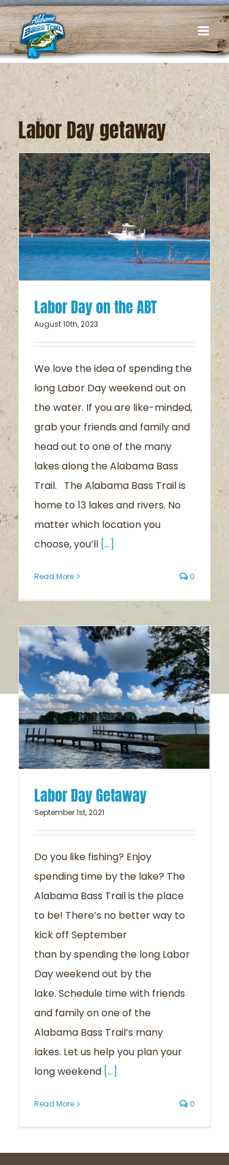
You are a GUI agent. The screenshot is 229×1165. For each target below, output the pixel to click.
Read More (54, 576)
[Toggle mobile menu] (204, 30)
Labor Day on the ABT (95, 307)
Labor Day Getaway (90, 796)
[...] (107, 544)
